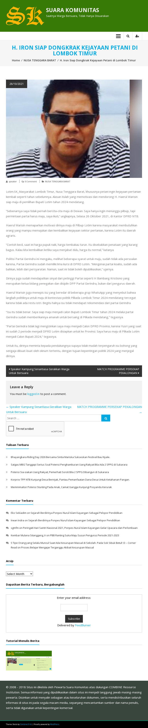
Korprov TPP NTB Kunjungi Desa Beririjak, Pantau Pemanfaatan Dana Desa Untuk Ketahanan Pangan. (70, 479)
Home (16, 60)
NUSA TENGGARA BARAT (40, 60)
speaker (13, 181)
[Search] (105, 418)
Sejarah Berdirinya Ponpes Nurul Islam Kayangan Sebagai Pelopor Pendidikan (76, 513)
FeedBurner (83, 625)
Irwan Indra (17, 520)
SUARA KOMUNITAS (72, 10)
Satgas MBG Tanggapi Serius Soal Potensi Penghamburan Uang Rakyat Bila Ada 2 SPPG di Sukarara (69, 464)
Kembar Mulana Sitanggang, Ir (28, 535)
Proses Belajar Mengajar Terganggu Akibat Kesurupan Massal (57, 547)
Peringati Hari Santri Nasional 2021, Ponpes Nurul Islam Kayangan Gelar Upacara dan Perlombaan (80, 528)
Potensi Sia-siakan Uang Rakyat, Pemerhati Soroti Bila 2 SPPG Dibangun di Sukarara (60, 472)
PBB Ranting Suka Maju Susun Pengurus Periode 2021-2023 (84, 535)
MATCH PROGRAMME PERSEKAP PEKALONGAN (118, 371)
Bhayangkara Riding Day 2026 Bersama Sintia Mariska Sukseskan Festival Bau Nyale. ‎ (61, 457)
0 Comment (31, 181)
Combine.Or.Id (26, 724)
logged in (33, 394)
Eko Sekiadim (18, 513)
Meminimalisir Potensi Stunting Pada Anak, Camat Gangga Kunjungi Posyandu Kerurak (61, 487)
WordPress (54, 724)
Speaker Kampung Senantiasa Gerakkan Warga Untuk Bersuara (39, 371)
